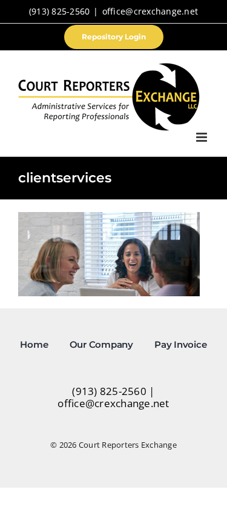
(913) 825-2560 (59, 11)
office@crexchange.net (150, 11)
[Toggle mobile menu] (202, 137)
